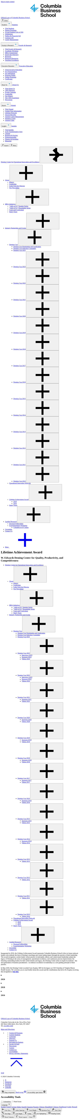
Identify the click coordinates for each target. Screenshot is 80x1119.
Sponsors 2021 (26, 699)
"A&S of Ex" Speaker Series (18, 206)
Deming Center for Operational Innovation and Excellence (20, 162)
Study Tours (13, 212)
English (3, 1107)
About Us (5, 85)
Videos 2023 (26, 659)
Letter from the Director (17, 186)
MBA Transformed (11, 53)
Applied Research (11, 522)
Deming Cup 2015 (19, 399)
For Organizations (11, 72)
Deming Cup (13, 244)
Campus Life (9, 38)
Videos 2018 (26, 762)
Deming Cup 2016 (19, 382)
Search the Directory (12, 55)
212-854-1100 (8, 1026)
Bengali (74, 1107)
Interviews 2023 (27, 655)
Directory (12, 1038)
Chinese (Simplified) (45, 1107)
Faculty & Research (8, 45)
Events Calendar (10, 92)
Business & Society (11, 135)
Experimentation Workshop (18, 525)
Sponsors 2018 (26, 760)
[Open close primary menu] (56, 155)
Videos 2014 (26, 843)
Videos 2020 (26, 721)
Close (6, 20)
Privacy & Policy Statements (18, 1053)
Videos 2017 (26, 782)
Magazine (8, 141)
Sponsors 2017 (26, 780)
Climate (7, 133)
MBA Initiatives (10, 204)
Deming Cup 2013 (19, 432)
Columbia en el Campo (21, 527)
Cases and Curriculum (16, 210)
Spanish (24, 1107)
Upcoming (8, 529)
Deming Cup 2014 (19, 415)
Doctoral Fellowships (16, 524)
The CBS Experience (12, 98)
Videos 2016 (26, 802)
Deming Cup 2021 (19, 300)
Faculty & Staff (14, 1044)
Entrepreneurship (10, 137)
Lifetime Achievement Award (19, 499)
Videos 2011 (26, 898)
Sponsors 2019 (26, 740)
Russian (36, 1107)
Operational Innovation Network (20, 483)
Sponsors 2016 (26, 801)
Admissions (9, 34)
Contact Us (8, 531)
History (11, 182)
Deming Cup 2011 (19, 465)
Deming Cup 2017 (19, 366)
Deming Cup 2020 (19, 316)
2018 (15, 501)
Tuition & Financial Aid (13, 36)
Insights (4, 126)
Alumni (4, 105)
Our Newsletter (14, 188)
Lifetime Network (11, 113)
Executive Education (8, 66)
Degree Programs (10, 30)
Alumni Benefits (10, 115)
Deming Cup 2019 (19, 333)
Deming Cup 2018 (19, 349)
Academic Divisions (11, 51)
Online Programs (10, 77)
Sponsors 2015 (26, 821)
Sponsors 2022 (26, 679)
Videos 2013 (26, 861)
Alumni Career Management (14, 117)
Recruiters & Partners (16, 1042)
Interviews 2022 (27, 677)
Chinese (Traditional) (60, 1107)
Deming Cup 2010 (19, 481)
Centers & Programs (15, 1033)
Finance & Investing (11, 139)
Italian (19, 1107)
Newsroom (8, 100)
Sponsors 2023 (26, 657)
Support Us (13, 1040)
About (7, 180)
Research (8, 56)
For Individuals (10, 73)
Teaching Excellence (12, 60)
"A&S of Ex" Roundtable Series (20, 208)
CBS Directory (10, 90)
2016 (15, 503)
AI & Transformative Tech (13, 132)
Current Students (14, 1035)
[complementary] (40, 1092)
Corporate (12, 1037)
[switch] (2, 1101)
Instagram (8, 1082)
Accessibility (13, 1051)
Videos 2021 (26, 701)
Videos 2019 (26, 742)
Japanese (30, 1107)
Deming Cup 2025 (19, 250)
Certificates (8, 79)
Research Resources (11, 58)
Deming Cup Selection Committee (24, 248)
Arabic (69, 1107)
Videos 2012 (26, 880)
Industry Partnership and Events (15, 228)
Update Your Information (13, 111)
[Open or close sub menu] (26, 173)
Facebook (8, 1084)
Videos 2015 (26, 823)
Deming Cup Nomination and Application (27, 247)
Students (5, 25)
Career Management (11, 40)
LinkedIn (8, 1087)
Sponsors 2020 (26, 720)
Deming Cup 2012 (19, 448)
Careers (11, 1048)
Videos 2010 (26, 916)
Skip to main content (7, 2)
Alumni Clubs (9, 120)
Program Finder (10, 75)
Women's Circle (10, 118)
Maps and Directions (8, 1029)
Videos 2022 (26, 681)
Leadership (8, 94)
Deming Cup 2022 (19, 283)
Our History (9, 96)
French (8, 1107)
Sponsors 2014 (26, 841)
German (14, 1107)
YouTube (8, 1086)
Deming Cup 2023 (19, 267)
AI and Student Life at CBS (14, 32)
